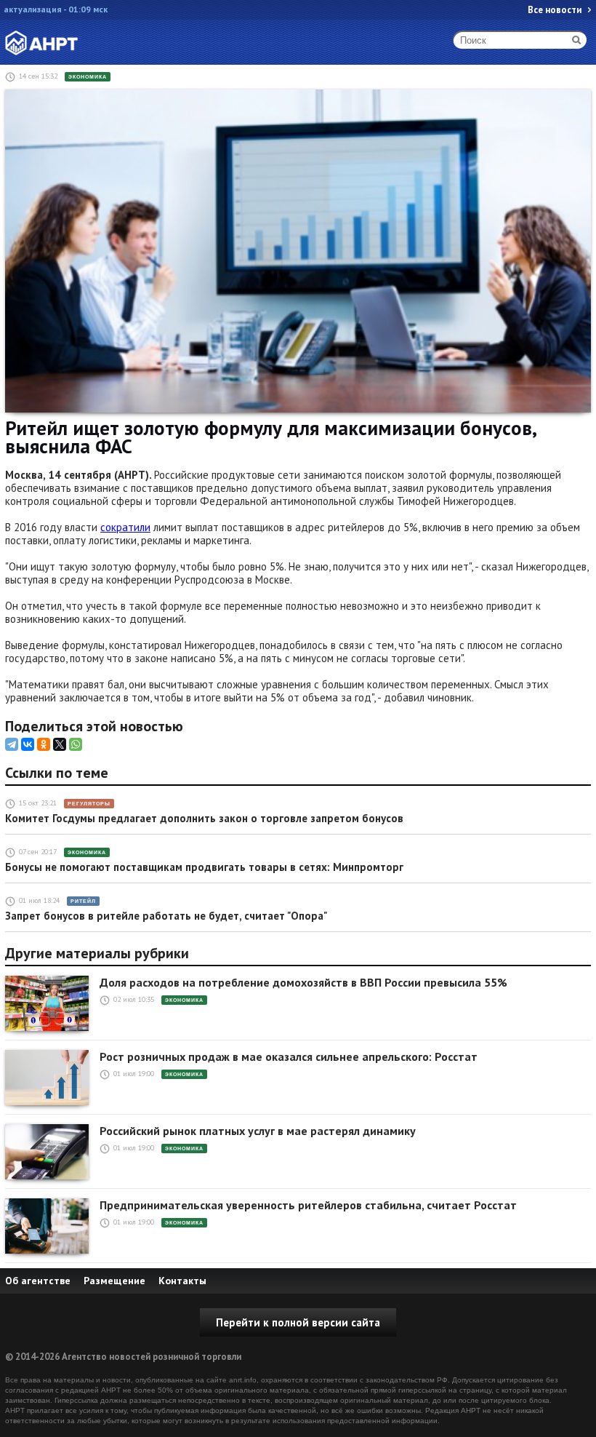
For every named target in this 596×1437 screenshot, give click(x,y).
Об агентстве (38, 1280)
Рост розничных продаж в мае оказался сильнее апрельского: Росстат (289, 1057)
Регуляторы (89, 803)
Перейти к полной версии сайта (298, 1322)
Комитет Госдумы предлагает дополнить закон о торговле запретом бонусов (204, 818)
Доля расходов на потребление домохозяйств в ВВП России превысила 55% (303, 982)
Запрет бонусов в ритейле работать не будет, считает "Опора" (166, 916)
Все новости (554, 10)
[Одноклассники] (43, 744)
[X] (59, 744)
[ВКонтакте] (27, 744)
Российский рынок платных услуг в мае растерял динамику (258, 1131)
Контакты (182, 1280)
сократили (125, 527)
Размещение (114, 1280)
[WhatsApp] (75, 744)
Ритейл (83, 901)
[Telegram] (11, 744)
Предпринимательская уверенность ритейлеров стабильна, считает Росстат (308, 1205)
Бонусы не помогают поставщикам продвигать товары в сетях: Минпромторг (204, 867)
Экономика (87, 76)
